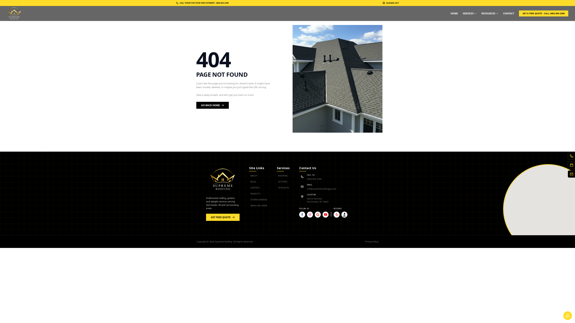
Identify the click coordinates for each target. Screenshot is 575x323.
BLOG (253, 181)
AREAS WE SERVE (258, 205)
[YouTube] (326, 215)
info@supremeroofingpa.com (321, 188)
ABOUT (253, 175)
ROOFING (283, 175)
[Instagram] (310, 215)
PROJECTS (255, 193)
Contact (508, 13)
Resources (488, 13)
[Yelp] (337, 215)
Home (454, 13)
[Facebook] (302, 215)
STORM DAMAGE (258, 199)
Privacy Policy (372, 241)
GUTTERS (282, 181)
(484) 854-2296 (314, 179)
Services (468, 13)
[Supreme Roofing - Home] (14, 13)
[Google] (318, 215)
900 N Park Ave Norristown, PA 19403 (317, 200)
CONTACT (255, 187)
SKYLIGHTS (283, 187)
